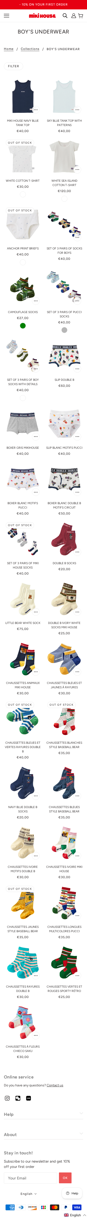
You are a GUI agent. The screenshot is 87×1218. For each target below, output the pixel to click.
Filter (13, 66)
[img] (7, 1098)
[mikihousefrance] (42, 15)
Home (9, 49)
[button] (75, 1215)
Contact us (55, 1085)
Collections (30, 49)
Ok (65, 1178)
